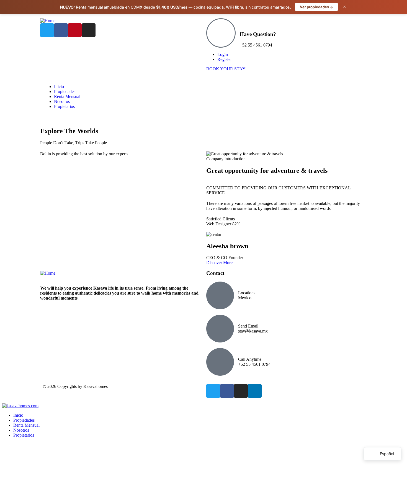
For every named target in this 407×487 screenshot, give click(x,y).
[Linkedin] (255, 391)
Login (222, 54)
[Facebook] (61, 30)
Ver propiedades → (316, 7)
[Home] (47, 20)
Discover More (219, 262)
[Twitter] (47, 30)
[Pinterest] (75, 30)
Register (224, 59)
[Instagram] (89, 30)
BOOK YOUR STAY (226, 68)
